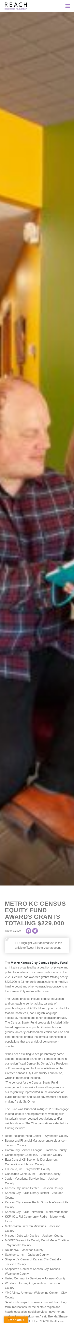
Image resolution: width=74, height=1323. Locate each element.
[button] (28, 931)
